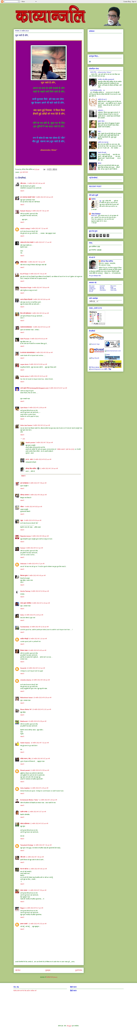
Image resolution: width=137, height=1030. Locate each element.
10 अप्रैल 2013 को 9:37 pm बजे (41, 758)
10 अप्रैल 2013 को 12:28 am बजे (33, 615)
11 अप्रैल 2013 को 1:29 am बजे (39, 788)
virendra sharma (25, 680)
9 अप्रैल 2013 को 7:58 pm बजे (37, 483)
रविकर (22, 506)
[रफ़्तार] (107, 354)
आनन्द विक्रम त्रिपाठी (26, 299)
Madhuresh (24, 721)
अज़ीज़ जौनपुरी (24, 638)
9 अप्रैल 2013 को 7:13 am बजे (39, 228)
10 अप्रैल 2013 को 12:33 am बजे (39, 627)
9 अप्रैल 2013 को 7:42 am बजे (36, 262)
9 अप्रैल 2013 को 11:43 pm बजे (41, 603)
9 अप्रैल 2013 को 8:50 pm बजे (33, 506)
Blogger (69, 1026)
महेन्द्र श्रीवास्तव (25, 823)
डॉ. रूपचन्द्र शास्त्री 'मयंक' (27, 197)
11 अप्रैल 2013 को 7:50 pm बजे (37, 890)
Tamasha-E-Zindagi (26, 845)
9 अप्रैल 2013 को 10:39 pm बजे (40, 591)
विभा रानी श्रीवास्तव (25, 313)
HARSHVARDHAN (26, 327)
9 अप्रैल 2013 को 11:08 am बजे (37, 407)
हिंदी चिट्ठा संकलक (94, 367)
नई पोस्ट (17, 970)
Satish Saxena (25, 743)
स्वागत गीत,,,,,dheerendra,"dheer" (101, 72)
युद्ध (101, 201)
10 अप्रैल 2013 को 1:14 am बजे (38, 638)
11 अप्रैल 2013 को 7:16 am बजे (42, 845)
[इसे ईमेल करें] (48, 169)
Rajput (22, 908)
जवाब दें (22, 191)
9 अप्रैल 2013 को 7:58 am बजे (40, 287)
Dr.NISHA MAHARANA (27, 352)
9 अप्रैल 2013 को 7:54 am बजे (37, 274)
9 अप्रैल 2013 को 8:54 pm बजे (32, 520)
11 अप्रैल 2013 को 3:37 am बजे (37, 811)
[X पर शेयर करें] (52, 169)
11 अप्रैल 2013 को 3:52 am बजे (39, 823)
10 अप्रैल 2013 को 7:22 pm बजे (40, 743)
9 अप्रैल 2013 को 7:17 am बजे (42, 242)
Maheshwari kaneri (26, 697)
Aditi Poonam (24, 339)
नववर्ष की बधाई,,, (102, 152)
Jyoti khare (24, 407)
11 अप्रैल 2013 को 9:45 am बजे (38, 869)
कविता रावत (23, 262)
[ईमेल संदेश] (44, 169)
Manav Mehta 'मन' (26, 709)
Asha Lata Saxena (26, 425)
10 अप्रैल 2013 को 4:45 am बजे (37, 650)
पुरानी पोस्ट (78, 970)
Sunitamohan (24, 627)
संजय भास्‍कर (24, 890)
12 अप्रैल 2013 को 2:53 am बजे (37, 923)
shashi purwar (30, 442)
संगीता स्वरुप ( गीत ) (25, 758)
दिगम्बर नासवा (24, 650)
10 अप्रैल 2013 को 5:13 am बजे (36, 668)
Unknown (23, 563)
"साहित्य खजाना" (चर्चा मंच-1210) (66, 449)
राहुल (21, 520)
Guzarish (23, 668)
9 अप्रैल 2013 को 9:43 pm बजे (36, 575)
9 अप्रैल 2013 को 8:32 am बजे (41, 327)
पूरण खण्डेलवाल (24, 483)
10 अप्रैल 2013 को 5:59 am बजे (41, 680)
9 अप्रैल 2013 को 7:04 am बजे (40, 211)
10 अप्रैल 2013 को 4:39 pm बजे (37, 721)
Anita (22, 615)
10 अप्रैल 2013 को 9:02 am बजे (42, 459)
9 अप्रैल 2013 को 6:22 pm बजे (41, 425)
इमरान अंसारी (24, 923)
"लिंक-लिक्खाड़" (96, 214)
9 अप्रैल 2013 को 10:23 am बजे (38, 376)
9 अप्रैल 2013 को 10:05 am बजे (38, 364)
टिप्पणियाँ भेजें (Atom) (51, 977)
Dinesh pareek (25, 770)
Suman (22, 548)
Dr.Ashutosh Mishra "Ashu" (29, 800)
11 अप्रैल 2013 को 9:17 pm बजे (34, 908)
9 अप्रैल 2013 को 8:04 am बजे (41, 299)
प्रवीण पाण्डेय (23, 811)
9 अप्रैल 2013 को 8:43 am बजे (38, 339)
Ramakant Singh (25, 287)
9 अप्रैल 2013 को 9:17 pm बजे (34, 548)
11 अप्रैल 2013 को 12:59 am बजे (39, 770)
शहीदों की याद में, (102, 99)
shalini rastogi (25, 228)
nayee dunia (24, 364)
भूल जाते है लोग (24, 172)
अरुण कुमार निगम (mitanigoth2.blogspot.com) (34, 388)
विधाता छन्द (94, 215)
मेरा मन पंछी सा (24, 869)
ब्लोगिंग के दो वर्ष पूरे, (103, 142)
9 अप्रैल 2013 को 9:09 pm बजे (40, 536)
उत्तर (23, 439)
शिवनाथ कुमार (24, 575)
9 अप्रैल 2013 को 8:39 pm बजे (38, 495)
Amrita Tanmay (25, 591)
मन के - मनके (29, 459)
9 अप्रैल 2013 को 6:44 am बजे (36, 183)
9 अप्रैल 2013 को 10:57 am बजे (58, 388)
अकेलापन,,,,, (101, 110)
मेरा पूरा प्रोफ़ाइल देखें (95, 276)
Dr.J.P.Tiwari (24, 274)
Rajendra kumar (25, 536)
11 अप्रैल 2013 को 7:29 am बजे (35, 857)
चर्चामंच (93, 199)
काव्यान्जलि (15, 6)
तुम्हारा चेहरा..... (102, 121)
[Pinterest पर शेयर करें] (56, 169)
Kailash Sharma (25, 211)
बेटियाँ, (99, 163)
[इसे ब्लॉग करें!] (50, 169)
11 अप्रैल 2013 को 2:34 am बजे (49, 468)
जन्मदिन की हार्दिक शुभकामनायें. (106, 79)
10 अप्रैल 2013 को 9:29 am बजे (42, 697)
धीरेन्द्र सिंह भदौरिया (31, 468)
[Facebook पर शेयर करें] (54, 169)
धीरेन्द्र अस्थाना (24, 495)
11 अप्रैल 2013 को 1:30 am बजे (48, 800)
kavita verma (24, 376)
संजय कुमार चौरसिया (25, 603)
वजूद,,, (100, 131)
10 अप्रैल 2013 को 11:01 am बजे (41, 709)
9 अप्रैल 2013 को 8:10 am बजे (40, 313)
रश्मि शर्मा (22, 857)
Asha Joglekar (25, 788)
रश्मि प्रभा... (23, 183)
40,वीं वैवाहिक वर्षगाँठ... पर (97, 90)
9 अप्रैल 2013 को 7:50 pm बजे (44, 442)
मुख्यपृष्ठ (47, 970)
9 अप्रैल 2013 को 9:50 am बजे (44, 352)
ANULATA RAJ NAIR (27, 242)
